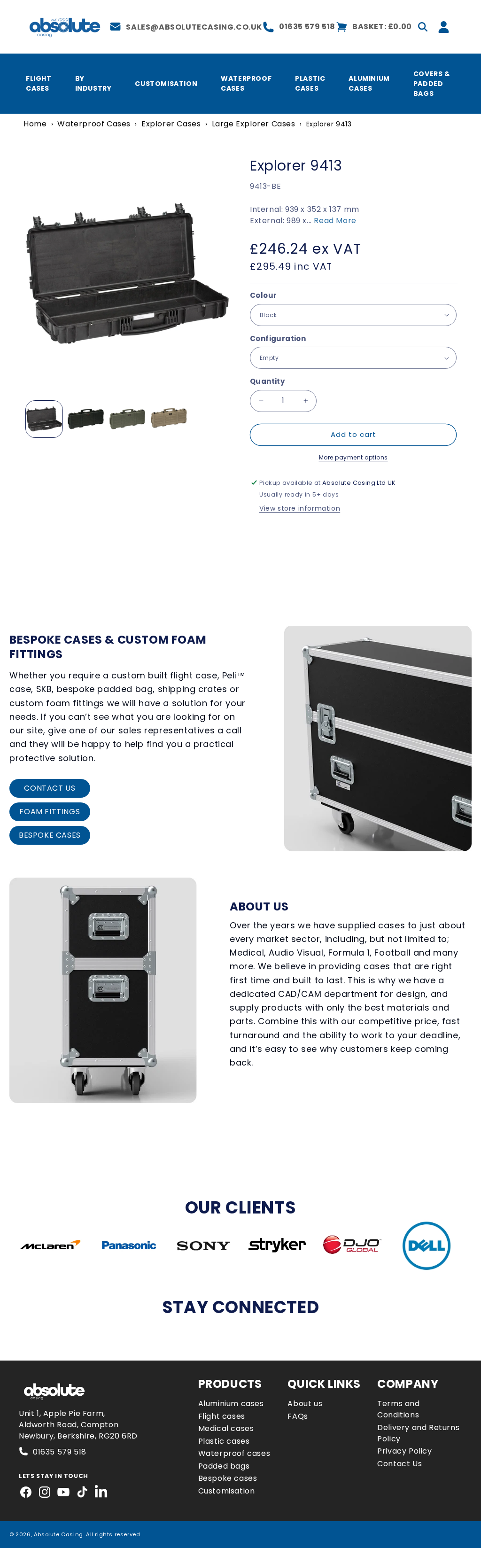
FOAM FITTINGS (49, 811)
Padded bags (224, 1466)
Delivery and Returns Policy (418, 1433)
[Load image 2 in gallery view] (85, 419)
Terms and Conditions (398, 1409)
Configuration (278, 338)
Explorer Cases (171, 123)
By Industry (93, 83)
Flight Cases (39, 83)
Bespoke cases (227, 1478)
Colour (263, 295)
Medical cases (226, 1428)
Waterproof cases (234, 1453)
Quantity (267, 381)
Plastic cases (224, 1441)
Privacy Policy (404, 1451)
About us (304, 1403)
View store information (299, 508)
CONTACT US (49, 788)
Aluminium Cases (369, 83)
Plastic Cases (310, 83)
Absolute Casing (58, 1534)
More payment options (353, 457)
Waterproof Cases (246, 83)
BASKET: (382, 26)
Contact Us (399, 1463)
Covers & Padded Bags (431, 83)
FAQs (297, 1416)
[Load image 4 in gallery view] (127, 419)
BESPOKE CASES (50, 835)
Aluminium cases (231, 1403)
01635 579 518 (307, 26)
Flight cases (221, 1416)
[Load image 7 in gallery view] (168, 419)
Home (35, 123)
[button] (422, 26)
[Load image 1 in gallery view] (44, 419)
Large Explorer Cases (253, 123)
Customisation (166, 83)
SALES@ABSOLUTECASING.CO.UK (194, 27)
